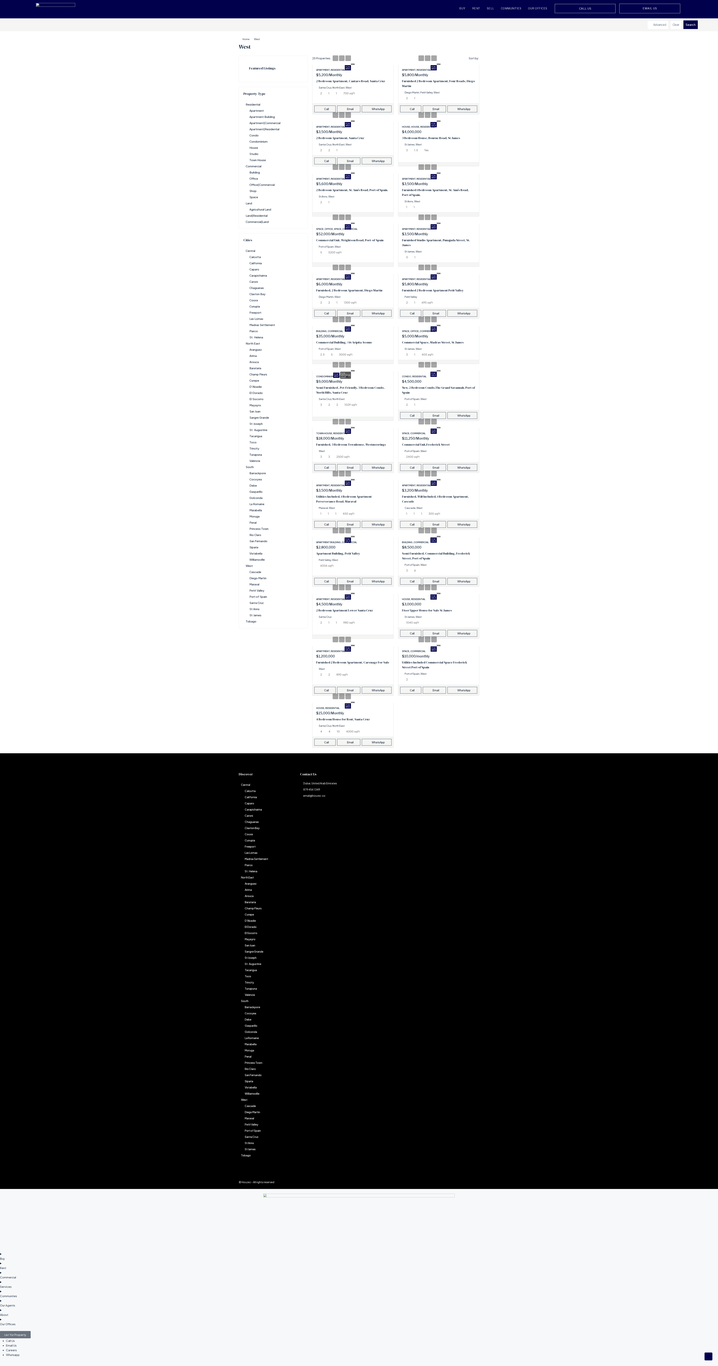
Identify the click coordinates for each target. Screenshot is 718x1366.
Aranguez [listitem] (255, 349)
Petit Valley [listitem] (256, 590)
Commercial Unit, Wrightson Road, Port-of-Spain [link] (349, 240)
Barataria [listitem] (255, 368)
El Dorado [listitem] (256, 393)
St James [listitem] (255, 615)
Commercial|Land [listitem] (257, 221)
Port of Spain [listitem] (258, 596)
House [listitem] (253, 147)
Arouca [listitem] (254, 362)
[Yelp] (476, 1182)
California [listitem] (255, 263)
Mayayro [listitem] (255, 405)
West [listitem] (249, 565)
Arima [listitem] (253, 355)
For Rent (348, 68)
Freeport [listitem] (255, 312)
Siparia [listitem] (253, 547)
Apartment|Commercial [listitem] (264, 123)
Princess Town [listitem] (259, 528)
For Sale (433, 125)
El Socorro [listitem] (256, 399)
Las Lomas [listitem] (256, 318)
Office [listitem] (253, 178)
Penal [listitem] (253, 522)
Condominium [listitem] (258, 141)
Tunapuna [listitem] (255, 454)
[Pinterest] (469, 1182)
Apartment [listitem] (256, 110)
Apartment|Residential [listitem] (264, 129)
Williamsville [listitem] (257, 559)
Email (350, 109)
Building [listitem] (254, 172)
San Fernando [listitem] (258, 541)
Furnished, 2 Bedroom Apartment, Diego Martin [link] (349, 290)
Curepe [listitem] (254, 380)
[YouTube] (463, 1182)
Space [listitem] (253, 197)
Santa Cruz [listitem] (256, 602)
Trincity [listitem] (254, 448)
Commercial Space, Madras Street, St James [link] (433, 342)
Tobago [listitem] (251, 621)
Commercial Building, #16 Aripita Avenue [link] (344, 342)
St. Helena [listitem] (256, 337)
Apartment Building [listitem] (262, 116)
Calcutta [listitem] (255, 257)
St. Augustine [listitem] (258, 430)
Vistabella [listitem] (255, 553)
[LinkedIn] (450, 1182)
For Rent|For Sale (345, 375)
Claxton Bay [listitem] (257, 294)
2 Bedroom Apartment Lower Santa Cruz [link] (344, 610)
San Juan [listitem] (254, 411)
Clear (676, 25)
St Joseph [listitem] (256, 423)
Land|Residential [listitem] (257, 215)
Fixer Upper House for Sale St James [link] (427, 610)
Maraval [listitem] (254, 584)
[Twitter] (436, 1182)
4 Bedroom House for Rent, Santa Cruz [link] (343, 719)
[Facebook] (430, 1182)
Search (691, 24)
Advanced (659, 25)
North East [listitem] (253, 343)
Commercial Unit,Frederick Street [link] (426, 444)
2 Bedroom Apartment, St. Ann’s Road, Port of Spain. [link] (352, 190)
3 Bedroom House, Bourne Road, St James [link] (431, 138)
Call (326, 109)
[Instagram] (443, 1182)
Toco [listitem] (253, 442)
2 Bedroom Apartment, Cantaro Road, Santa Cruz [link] (350, 81)
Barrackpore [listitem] (257, 473)
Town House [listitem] (257, 160)
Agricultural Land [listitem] (260, 209)
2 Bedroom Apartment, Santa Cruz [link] (340, 138)
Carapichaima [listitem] (258, 275)
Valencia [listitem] (254, 460)
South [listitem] (250, 467)
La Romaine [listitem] (256, 504)
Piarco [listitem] (253, 331)
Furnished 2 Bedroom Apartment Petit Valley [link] (433, 290)
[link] (353, 63)
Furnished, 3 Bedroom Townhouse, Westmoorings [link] (351, 444)
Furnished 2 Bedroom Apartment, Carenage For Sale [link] (352, 662)
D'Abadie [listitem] (255, 386)
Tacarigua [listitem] (255, 436)
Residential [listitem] (253, 104)
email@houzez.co (314, 795)
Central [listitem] (250, 250)
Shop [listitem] (253, 191)
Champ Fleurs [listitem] (258, 374)
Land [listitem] (249, 203)
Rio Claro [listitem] (255, 535)
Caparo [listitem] (254, 269)
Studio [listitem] (253, 154)
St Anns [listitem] (254, 609)
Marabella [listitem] (255, 510)
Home (246, 39)
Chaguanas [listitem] (256, 288)
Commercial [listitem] (253, 166)
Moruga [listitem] (254, 516)
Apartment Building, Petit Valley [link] (338, 553)
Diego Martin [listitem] (257, 578)
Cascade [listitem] (255, 572)
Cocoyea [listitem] (255, 479)
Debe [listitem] (253, 485)
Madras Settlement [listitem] (262, 325)
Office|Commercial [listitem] (262, 184)
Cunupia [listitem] (254, 306)
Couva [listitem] (253, 300)
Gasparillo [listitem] (256, 491)
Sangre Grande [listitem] (259, 417)
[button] (472, 45)
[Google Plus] (456, 1182)
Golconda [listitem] (256, 498)
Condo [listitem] (254, 135)
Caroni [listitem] (253, 281)
